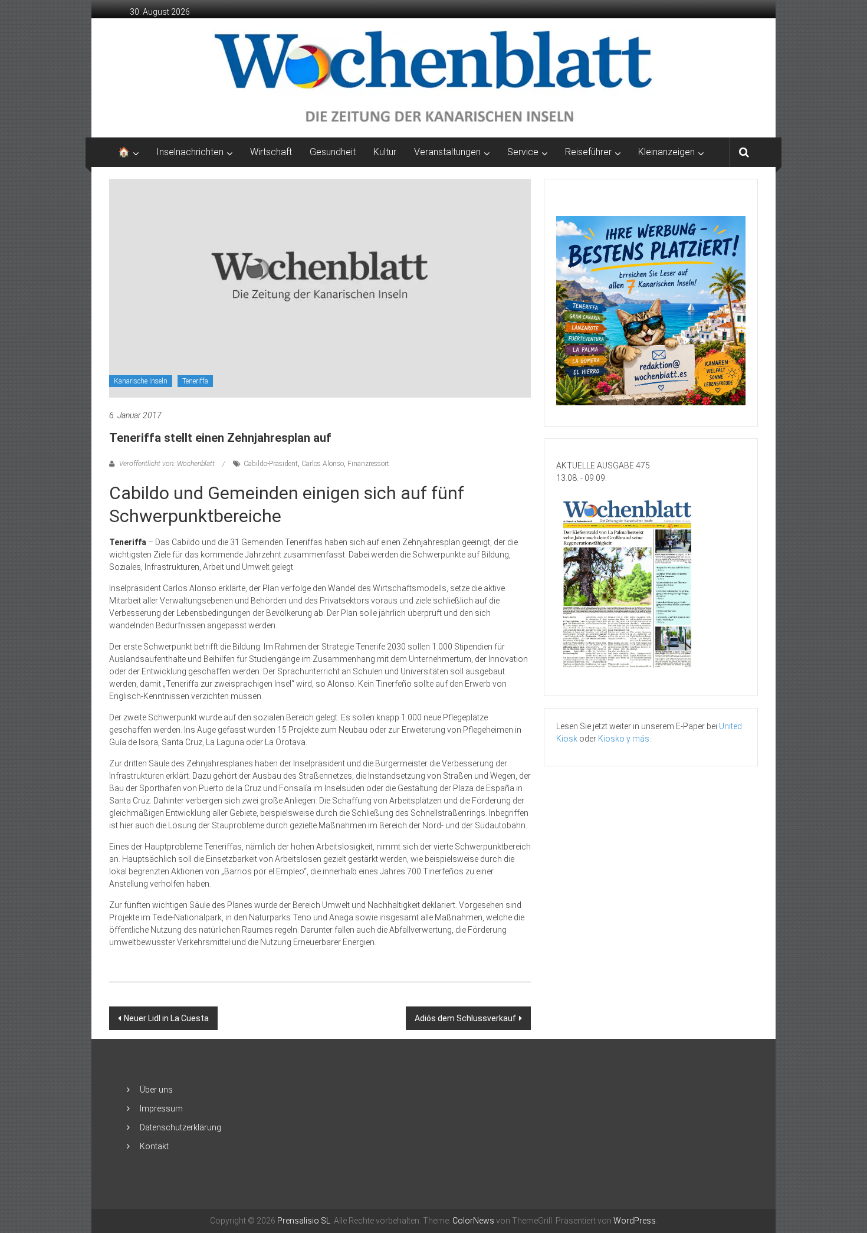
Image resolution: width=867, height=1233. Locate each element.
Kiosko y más (623, 738)
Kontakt (154, 1146)
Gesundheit (333, 152)
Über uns (156, 1089)
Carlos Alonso (322, 464)
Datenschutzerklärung (180, 1127)
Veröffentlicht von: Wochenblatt (166, 464)
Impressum (161, 1108)
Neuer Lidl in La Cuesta (166, 1018)
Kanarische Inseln (141, 381)
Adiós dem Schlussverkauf (465, 1018)
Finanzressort (368, 464)
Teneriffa (195, 381)
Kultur (384, 152)
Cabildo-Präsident (271, 464)
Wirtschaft (271, 152)
